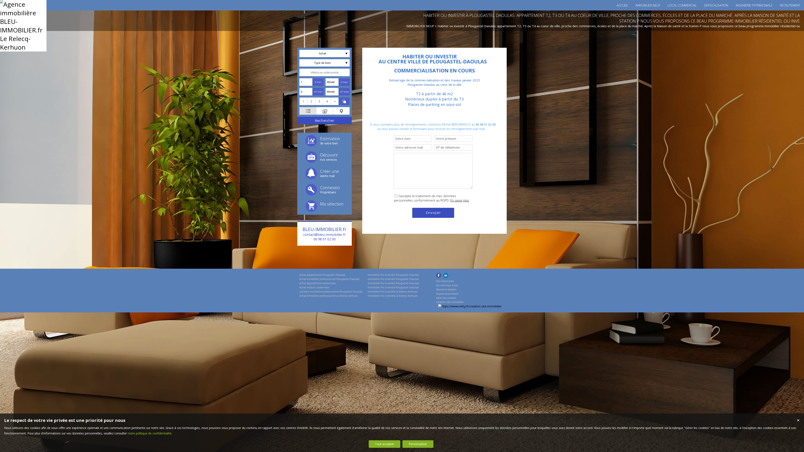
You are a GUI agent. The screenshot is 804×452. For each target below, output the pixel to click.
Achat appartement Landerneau (317, 283)
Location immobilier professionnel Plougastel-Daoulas (331, 291)
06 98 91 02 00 (324, 239)
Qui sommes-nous (447, 285)
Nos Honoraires (445, 281)
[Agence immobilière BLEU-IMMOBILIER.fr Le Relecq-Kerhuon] (23, 47)
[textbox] (324, 72)
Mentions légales (446, 289)
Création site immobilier (450, 302)
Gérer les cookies (446, 298)
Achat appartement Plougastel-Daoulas (322, 275)
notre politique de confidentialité (149, 433)
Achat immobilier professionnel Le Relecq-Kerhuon (328, 295)
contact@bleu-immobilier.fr (324, 234)
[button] (303, 101)
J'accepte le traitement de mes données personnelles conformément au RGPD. (425, 198)
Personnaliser (418, 444)
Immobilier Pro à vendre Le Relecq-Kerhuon (392, 291)
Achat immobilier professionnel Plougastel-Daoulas (329, 279)
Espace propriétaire (447, 293)
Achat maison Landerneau (314, 287)
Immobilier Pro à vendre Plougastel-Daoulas (393, 275)
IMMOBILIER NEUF (420, 26)
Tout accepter (384, 444)
